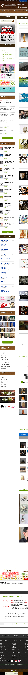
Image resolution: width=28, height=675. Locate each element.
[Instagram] (12, 406)
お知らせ (3, 60)
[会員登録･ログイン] (7, 42)
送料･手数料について (18, 623)
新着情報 (3, 48)
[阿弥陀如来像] (7, 318)
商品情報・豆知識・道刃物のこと (8, 58)
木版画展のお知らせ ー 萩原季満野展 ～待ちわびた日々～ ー (7, 109)
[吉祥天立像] (7, 324)
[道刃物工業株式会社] (8, 5)
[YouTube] (9, 406)
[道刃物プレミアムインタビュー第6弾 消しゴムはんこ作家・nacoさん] (7, 78)
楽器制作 (1, 652)
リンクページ (3, 355)
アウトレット (2, 658)
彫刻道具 (1, 644)
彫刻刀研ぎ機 (2, 646)
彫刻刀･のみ (2, 643)
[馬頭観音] (12, 330)
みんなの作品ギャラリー (6, 362)
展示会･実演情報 (5, 52)
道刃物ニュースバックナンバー (7, 382)
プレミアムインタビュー (6, 50)
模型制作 (1, 654)
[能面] (23, 391)
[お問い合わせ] (7, 395)
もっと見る (7, 138)
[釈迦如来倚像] (23, 405)
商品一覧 (16, 11)
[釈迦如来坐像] (2, 330)
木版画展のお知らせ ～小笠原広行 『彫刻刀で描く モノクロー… (7, 115)
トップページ (5, 11)
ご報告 (3, 56)
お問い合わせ (3, 386)
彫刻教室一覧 (3, 357)
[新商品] (7, 301)
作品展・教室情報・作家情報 (7, 54)
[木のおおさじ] (12, 335)
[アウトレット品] (7, 307)
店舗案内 (14, 643)
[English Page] (7, 402)
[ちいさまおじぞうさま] (23, 412)
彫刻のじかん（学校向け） (6, 366)
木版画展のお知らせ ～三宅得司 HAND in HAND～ (6, 132)
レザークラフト (3, 655)
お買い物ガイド (4, 379)
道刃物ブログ (3, 361)
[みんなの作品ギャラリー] (7, 85)
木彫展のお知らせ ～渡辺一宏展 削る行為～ (7, 121)
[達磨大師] (23, 398)
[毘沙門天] (7, 330)
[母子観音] (2, 335)
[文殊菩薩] (2, 324)
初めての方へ (3, 377)
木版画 (1, 647)
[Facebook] (5, 406)
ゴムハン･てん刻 (3, 649)
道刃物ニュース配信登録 (6, 381)
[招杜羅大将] (7, 335)
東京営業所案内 (4, 352)
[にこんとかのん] (12, 318)
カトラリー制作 (3, 650)
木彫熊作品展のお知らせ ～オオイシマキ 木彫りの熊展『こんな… (7, 102)
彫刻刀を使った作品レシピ (6, 364)
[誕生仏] (2, 318)
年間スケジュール (4, 359)
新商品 (1, 657)
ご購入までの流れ (8, 623)
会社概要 (2, 353)
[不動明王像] (12, 324)
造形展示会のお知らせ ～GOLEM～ (7, 127)
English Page (3, 368)
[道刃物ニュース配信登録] (7, 92)
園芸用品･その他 (3, 660)
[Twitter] (2, 406)
